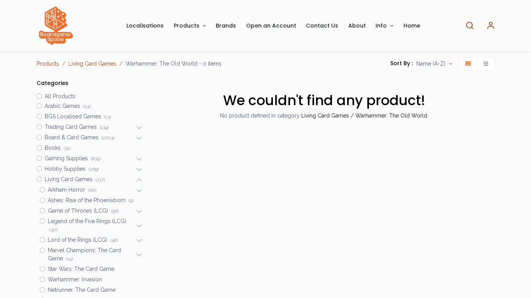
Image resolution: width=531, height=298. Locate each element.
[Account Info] (490, 26)
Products (48, 64)
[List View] (486, 64)
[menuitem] (145, 26)
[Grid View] (468, 64)
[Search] (469, 26)
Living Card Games (92, 64)
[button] (434, 64)
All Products (60, 96)
